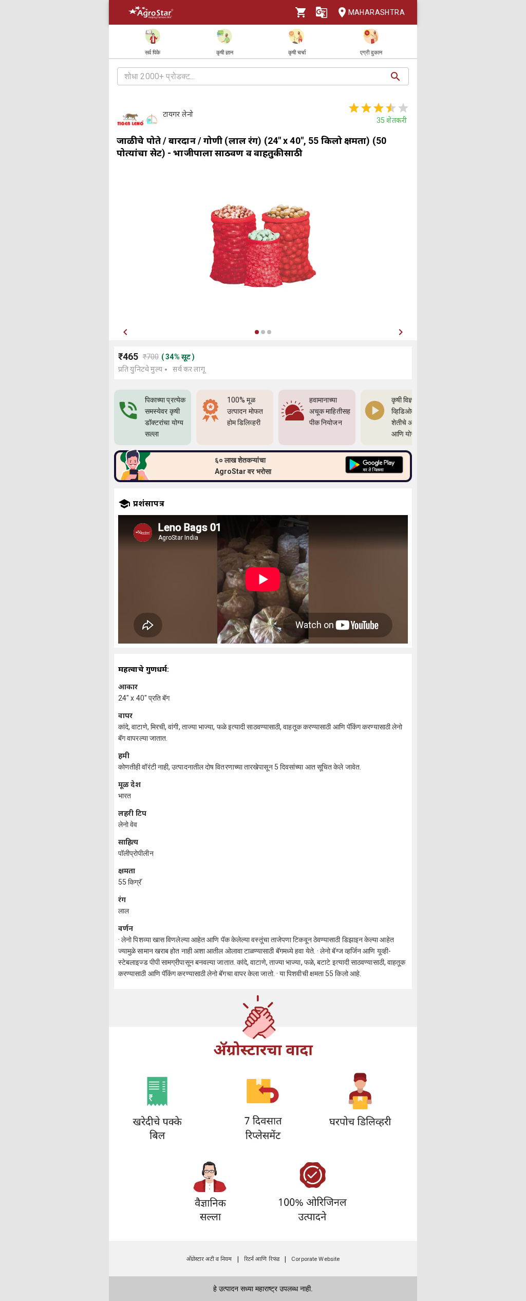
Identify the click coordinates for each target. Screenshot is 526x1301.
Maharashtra (376, 12)
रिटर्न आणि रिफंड (261, 1259)
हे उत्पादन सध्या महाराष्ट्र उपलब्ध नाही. (263, 1289)
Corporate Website (315, 1259)
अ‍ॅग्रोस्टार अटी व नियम (209, 1259)
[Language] (321, 12)
